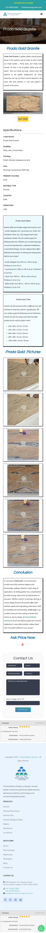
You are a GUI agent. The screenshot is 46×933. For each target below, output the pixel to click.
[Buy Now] (23, 117)
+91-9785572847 (12, 888)
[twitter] (10, 900)
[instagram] (15, 900)
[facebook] (5, 900)
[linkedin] (21, 900)
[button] (41, 928)
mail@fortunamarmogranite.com (19, 893)
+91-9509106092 (11, 891)
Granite (6, 227)
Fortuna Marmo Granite (28, 757)
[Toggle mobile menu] (42, 14)
